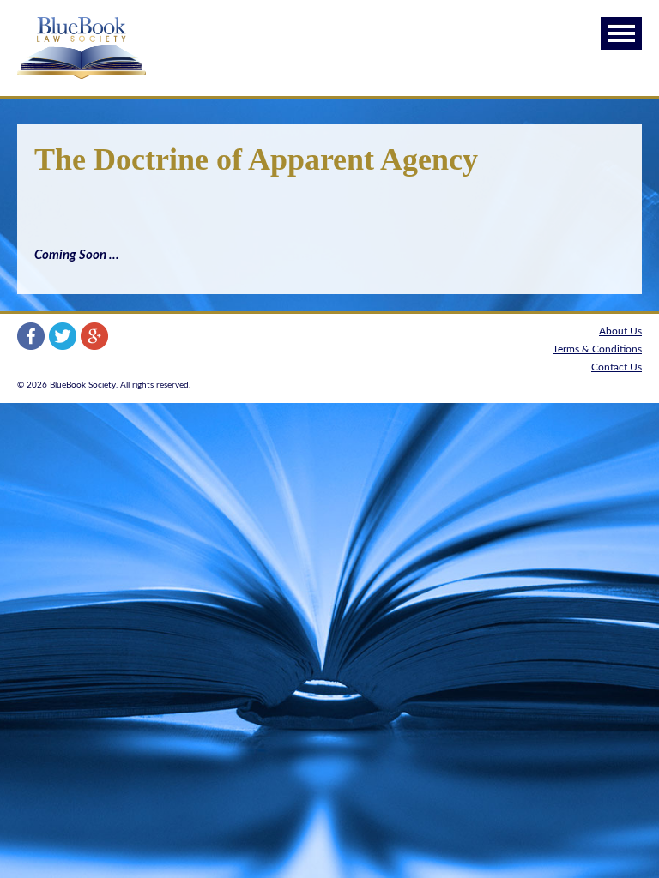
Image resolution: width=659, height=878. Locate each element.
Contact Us (616, 367)
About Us (620, 331)
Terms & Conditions (597, 349)
